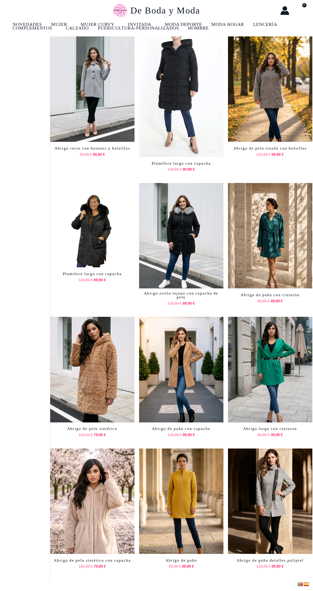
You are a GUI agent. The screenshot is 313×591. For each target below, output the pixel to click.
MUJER (59, 24)
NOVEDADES (27, 24)
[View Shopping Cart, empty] (299, 10)
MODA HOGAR (227, 24)
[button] (272, 10)
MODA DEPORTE (183, 24)
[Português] (301, 584)
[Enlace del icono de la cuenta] (284, 10)
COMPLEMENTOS (32, 28)
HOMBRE (198, 28)
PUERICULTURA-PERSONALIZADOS (138, 28)
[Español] (307, 584)
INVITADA (139, 24)
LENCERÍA (265, 24)
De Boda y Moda (165, 10)
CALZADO (77, 28)
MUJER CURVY (97, 24)
